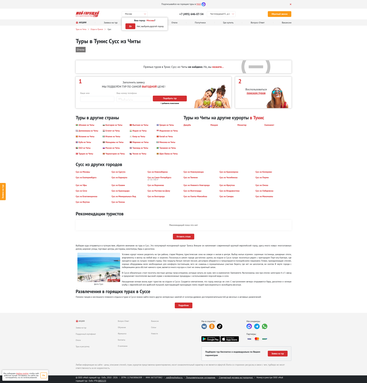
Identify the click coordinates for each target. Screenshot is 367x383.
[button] (85, 125)
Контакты (121, 340)
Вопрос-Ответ (123, 321)
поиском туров (256, 93)
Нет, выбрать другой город (150, 26)
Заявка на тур (2, 191)
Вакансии (155, 321)
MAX (198, 4)
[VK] (204, 326)
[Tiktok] (219, 326)
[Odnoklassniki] (212, 326)
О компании (122, 346)
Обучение (122, 327)
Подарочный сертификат (86, 334)
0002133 (102, 380)
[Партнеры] (268, 339)
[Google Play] (210, 339)
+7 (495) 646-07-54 (191, 14)
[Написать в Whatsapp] (264, 326)
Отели (78, 340)
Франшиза (122, 333)
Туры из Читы (81, 29)
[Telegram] (257, 326)
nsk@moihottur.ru (174, 377)
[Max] (204, 4)
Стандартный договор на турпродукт (235, 377)
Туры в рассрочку (82, 346)
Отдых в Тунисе (97, 29)
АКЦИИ (81, 321)
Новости (154, 333)
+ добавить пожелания (170, 103)
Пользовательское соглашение (201, 377)
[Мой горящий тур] (88, 14)
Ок (43, 375)
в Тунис (257, 118)
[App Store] (229, 339)
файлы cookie (22, 373)
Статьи (153, 327)
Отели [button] (80, 49)
